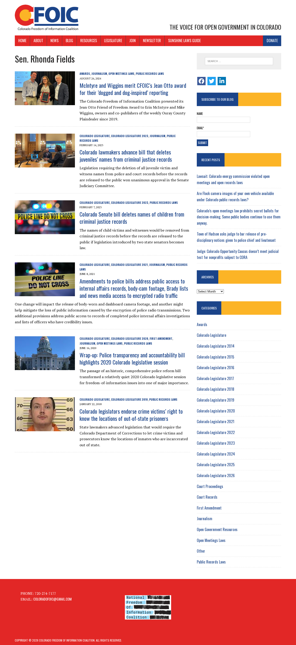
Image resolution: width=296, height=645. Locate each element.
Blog (69, 40)
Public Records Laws (150, 74)
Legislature (113, 40)
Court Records (207, 497)
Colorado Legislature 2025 (216, 464)
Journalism (99, 74)
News (54, 40)
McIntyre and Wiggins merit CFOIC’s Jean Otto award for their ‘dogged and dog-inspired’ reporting (133, 89)
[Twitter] (211, 81)
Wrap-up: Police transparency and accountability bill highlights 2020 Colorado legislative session (132, 358)
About (38, 40)
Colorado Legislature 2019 (215, 400)
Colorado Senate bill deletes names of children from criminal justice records (132, 217)
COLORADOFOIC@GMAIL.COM (52, 598)
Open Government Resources (217, 529)
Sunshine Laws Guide (184, 40)
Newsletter (152, 40)
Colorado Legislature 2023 (129, 136)
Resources (88, 40)
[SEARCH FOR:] (239, 61)
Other (201, 551)
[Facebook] (201, 81)
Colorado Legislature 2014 (215, 346)
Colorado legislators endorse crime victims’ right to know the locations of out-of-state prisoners (131, 414)
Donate (272, 40)
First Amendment (161, 338)
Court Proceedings (210, 486)
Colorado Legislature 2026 (216, 475)
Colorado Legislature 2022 (216, 432)
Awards (85, 74)
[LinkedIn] (222, 81)
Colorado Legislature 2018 (129, 399)
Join (132, 40)
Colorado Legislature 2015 (215, 357)
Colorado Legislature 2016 (215, 367)
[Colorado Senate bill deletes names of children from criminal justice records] (45, 230)
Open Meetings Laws (121, 74)
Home (22, 40)
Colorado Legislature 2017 (215, 378)
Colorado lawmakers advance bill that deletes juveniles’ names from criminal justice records (126, 155)
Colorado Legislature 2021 (129, 265)
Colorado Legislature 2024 (216, 454)
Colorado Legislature (95, 136)
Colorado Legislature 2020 (129, 338)
